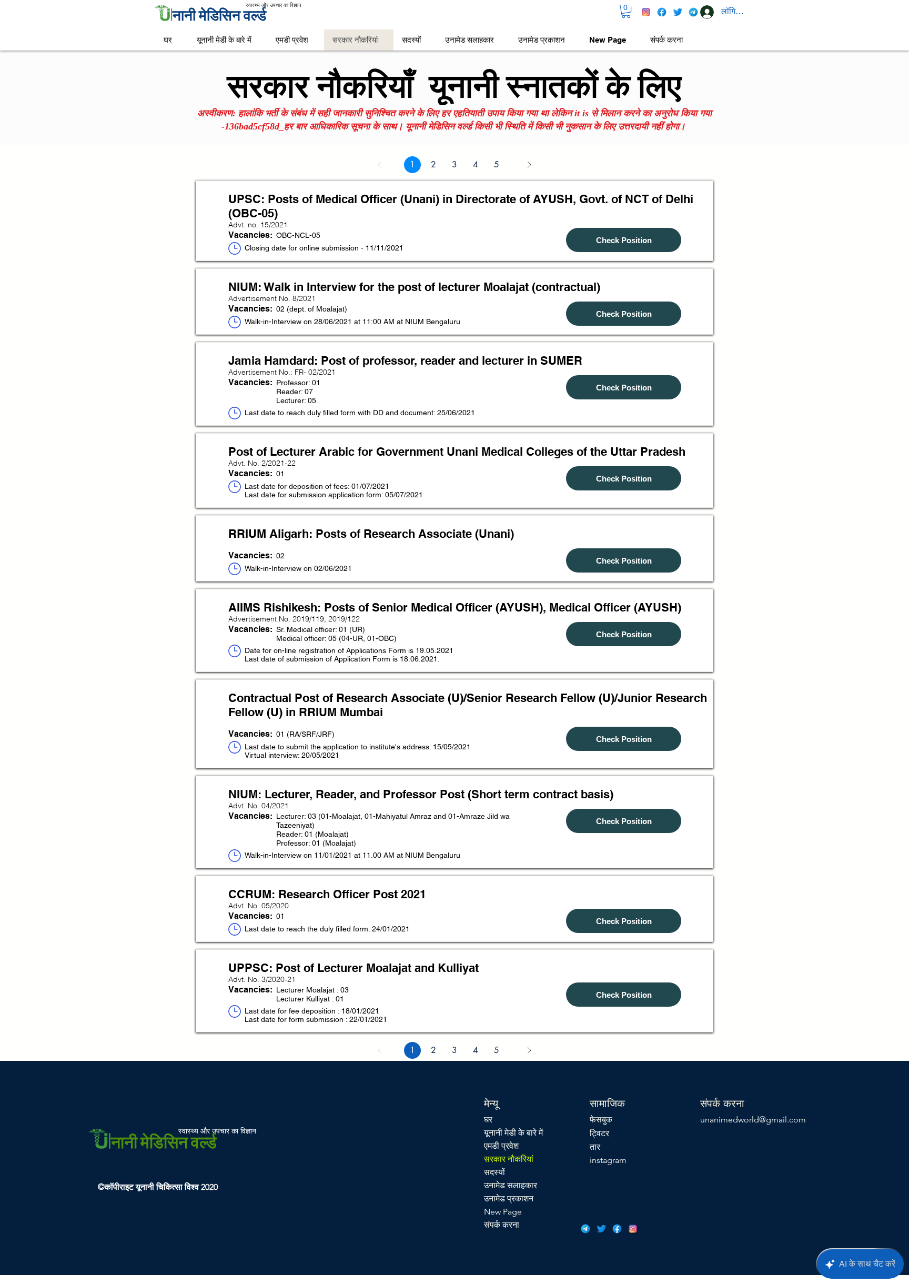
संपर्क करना (501, 1225)
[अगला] (529, 164)
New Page (503, 1212)
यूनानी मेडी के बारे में (513, 1133)
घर (488, 1120)
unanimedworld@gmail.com (753, 1120)
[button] (626, 11)
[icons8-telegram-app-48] (693, 12)
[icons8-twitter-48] (677, 12)
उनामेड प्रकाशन (508, 1198)
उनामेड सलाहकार (510, 1185)
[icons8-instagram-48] (646, 12)
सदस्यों (494, 1172)
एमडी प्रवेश (501, 1146)
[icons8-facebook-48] (661, 12)
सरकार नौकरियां (508, 1159)
